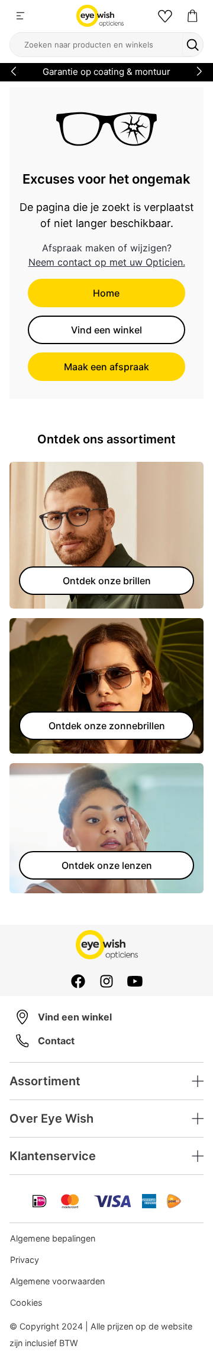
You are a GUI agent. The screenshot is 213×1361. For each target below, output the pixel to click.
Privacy (24, 1260)
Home (106, 293)
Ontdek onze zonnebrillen (107, 726)
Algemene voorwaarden (57, 1281)
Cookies (26, 1302)
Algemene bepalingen (52, 1238)
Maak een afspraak (106, 367)
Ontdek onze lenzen (107, 865)
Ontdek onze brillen (107, 581)
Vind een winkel (106, 330)
